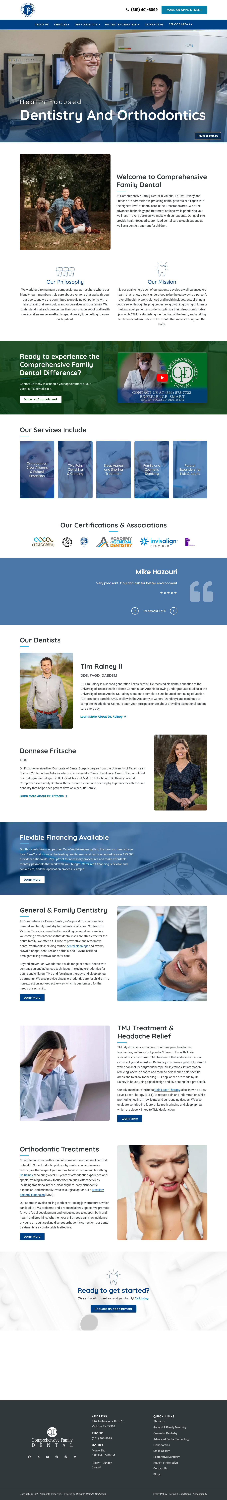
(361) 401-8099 (102, 1438)
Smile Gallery (161, 1450)
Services (61, 24)
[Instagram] (65, 1456)
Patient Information (122, 24)
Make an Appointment (184, 10)
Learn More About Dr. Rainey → (103, 716)
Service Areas (180, 24)
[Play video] (162, 377)
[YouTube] (47, 1456)
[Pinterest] (56, 1456)
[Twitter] (38, 1456)
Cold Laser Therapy (167, 1090)
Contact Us (154, 24)
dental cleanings (77, 946)
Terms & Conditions (180, 1494)
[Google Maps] (75, 1456)
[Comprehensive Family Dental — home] (28, 10)
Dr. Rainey (26, 1175)
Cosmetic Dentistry (165, 1433)
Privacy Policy (159, 1494)
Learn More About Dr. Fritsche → (43, 796)
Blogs (157, 1474)
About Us (42, 24)
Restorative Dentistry (166, 1456)
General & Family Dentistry (169, 1427)
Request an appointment (113, 1309)
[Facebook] (29, 1456)
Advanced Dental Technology (171, 1439)
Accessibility (200, 1494)
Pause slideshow (208, 135)
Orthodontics (87, 24)
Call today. (142, 1298)
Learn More (34, 880)
